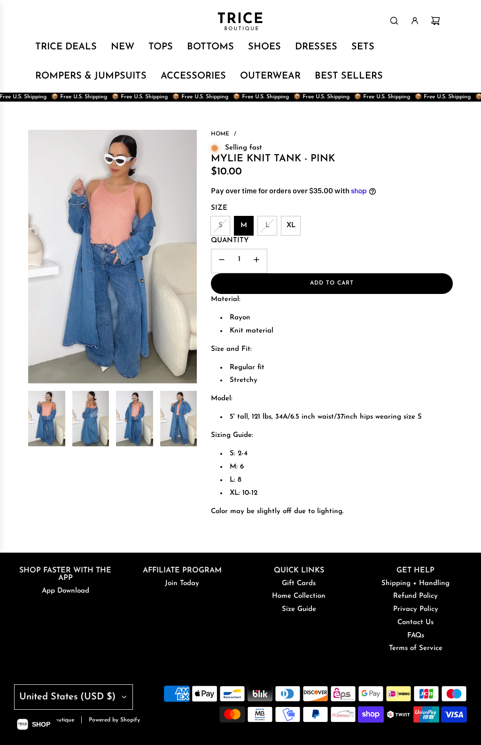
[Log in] (414, 20)
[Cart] (435, 20)
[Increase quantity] (256, 261)
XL (291, 225)
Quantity (230, 240)
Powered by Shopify (114, 720)
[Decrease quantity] (221, 261)
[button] (33, 724)
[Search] (394, 20)
